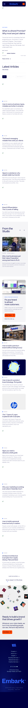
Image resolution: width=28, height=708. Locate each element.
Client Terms (17, 689)
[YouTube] (17, 666)
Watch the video (9, 318)
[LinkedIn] (15, 666)
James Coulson (11, 53)
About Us (13, 653)
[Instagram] (13, 666)
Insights (13, 655)
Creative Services (13, 662)
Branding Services (13, 657)
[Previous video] (20, 230)
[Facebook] (11, 666)
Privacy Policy (11, 689)
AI (9, 76)
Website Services (13, 659)
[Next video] (24, 230)
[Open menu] (5, 4)
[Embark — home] (14, 3)
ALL (4, 76)
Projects (13, 651)
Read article (5, 58)
